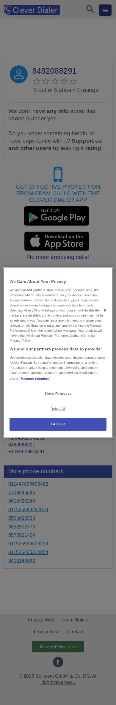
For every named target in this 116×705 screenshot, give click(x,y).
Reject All (58, 408)
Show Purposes (58, 393)
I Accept (58, 424)
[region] (58, 352)
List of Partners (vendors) (30, 378)
